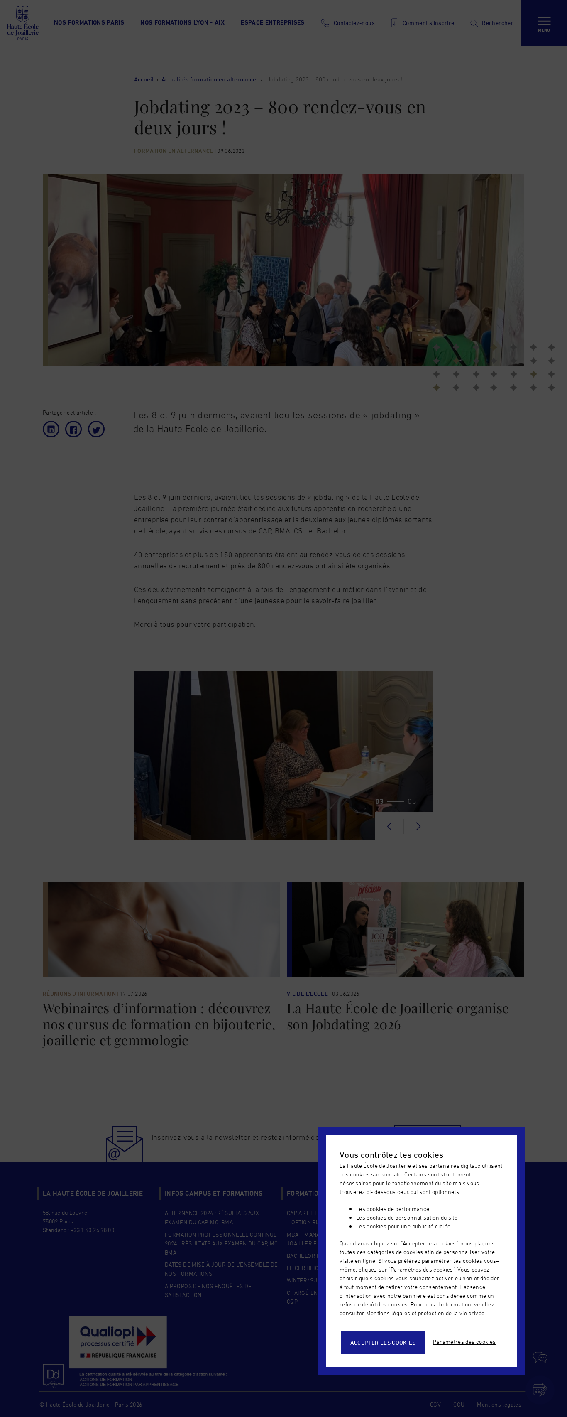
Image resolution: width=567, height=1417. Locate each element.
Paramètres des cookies (464, 1341)
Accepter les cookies (383, 1342)
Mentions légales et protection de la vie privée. (426, 1312)
